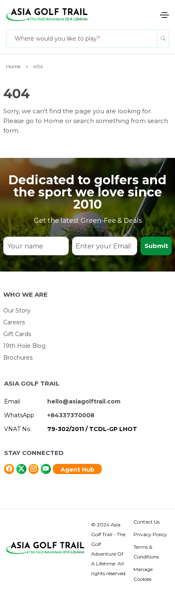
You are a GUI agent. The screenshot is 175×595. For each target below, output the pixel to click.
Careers (14, 322)
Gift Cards (17, 334)
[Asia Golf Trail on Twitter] (9, 469)
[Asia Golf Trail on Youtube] (46, 469)
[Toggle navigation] (164, 15)
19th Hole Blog (24, 345)
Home (54, 121)
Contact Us (146, 522)
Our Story (17, 310)
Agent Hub (77, 469)
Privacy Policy (150, 534)
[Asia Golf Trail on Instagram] (33, 469)
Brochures (18, 357)
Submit (156, 246)
